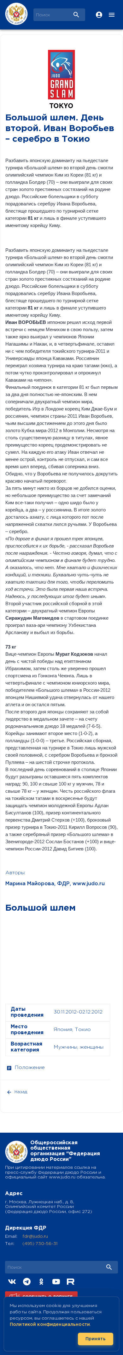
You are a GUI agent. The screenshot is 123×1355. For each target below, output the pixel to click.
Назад (21, 1092)
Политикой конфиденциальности (50, 1324)
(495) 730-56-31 (39, 1244)
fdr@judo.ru (35, 1236)
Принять (95, 1339)
